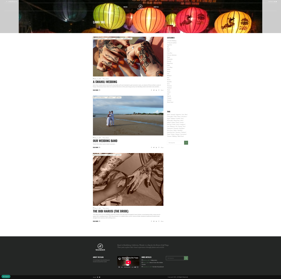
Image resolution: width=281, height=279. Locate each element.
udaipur (177, 134)
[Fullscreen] (137, 267)
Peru (168, 77)
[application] (128, 262)
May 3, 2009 (146, 262)
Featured (169, 61)
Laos (168, 73)
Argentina (169, 45)
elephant (173, 118)
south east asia (170, 132)
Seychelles (169, 82)
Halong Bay (170, 120)
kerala (181, 122)
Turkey (168, 92)
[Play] (119, 267)
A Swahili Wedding (100, 38)
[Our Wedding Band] (128, 115)
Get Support (6, 276)
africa (168, 114)
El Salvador (169, 59)
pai (176, 126)
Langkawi (182, 124)
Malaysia (169, 75)
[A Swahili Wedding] (128, 56)
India (168, 65)
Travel (119, 38)
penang (180, 126)
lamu (177, 124)
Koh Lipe (169, 124)
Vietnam (169, 100)
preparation (170, 128)
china (178, 116)
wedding (174, 136)
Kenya (111, 38)
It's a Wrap (169, 67)
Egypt (168, 57)
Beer (168, 47)
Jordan (168, 69)
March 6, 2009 (146, 260)
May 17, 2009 (98, 208)
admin (106, 79)
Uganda (169, 96)
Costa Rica (169, 53)
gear (182, 118)
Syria (168, 84)
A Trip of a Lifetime (172, 43)
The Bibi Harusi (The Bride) (110, 211)
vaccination (183, 134)
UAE (168, 94)
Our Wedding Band (105, 140)
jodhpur (169, 122)
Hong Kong (170, 63)
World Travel (128, 38)
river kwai (170, 130)
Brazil (168, 49)
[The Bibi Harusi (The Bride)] (128, 179)
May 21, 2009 (98, 138)
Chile (168, 51)
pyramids (176, 128)
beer (186, 114)
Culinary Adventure (171, 55)
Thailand (169, 88)
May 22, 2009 (98, 79)
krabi (173, 124)
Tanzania (169, 86)
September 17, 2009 (147, 267)
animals (173, 114)
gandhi (178, 118)
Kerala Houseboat (158, 267)
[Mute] (135, 267)
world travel (181, 136)
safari (175, 130)
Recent (168, 79)
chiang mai (170, 116)
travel (168, 134)
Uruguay (169, 98)
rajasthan (181, 128)
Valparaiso (153, 260)
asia (183, 114)
